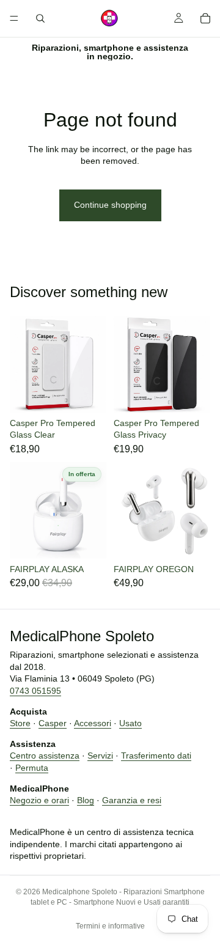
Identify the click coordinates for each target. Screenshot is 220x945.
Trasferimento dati (156, 756)
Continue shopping (110, 205)
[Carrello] (205, 18)
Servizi (100, 756)
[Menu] (14, 18)
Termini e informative (110, 926)
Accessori (92, 723)
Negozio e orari (39, 800)
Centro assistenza (44, 756)
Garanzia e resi (131, 800)
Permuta (31, 768)
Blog (85, 800)
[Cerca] (40, 18)
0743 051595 (35, 691)
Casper (52, 723)
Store (20, 723)
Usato (130, 723)
